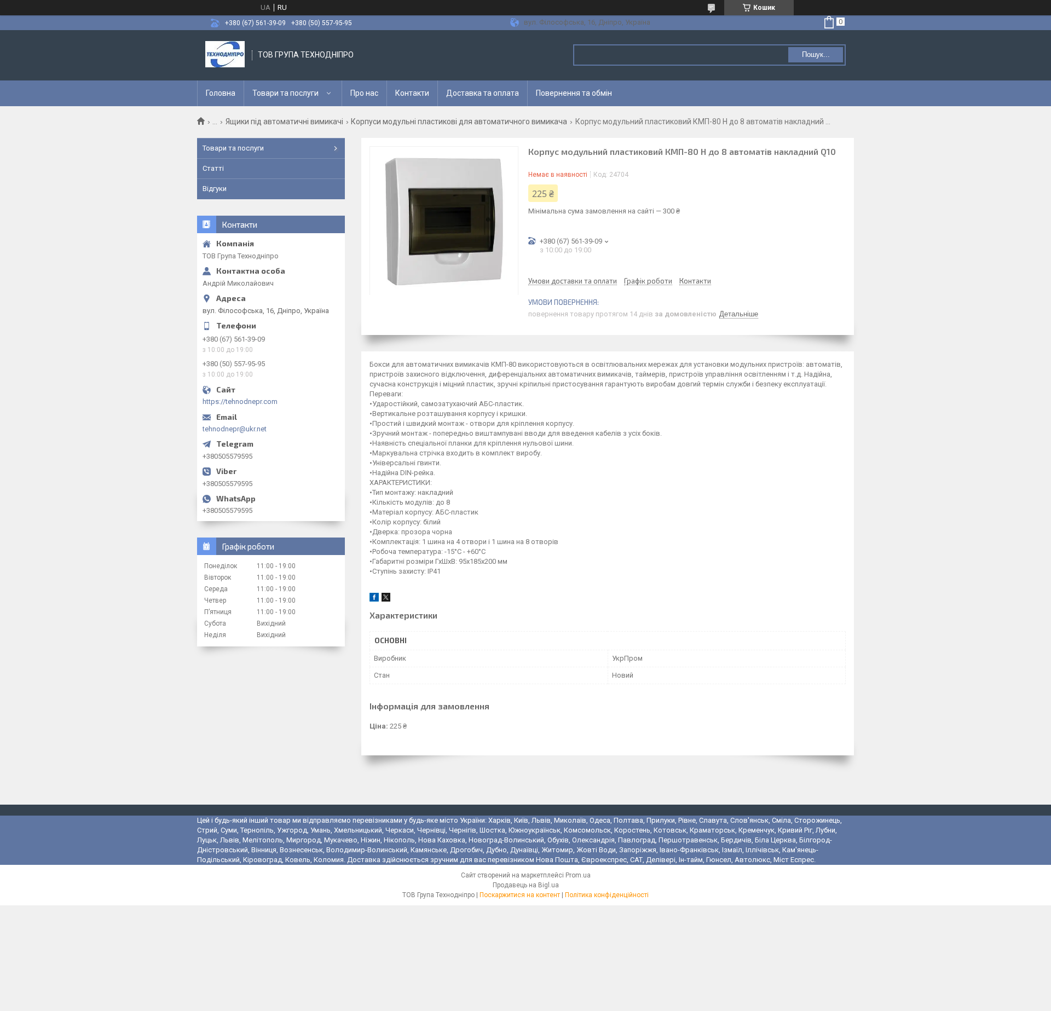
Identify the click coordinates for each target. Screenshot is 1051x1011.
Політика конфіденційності (607, 895)
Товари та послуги (285, 93)
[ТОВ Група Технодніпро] (225, 55)
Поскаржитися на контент (520, 895)
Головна (220, 93)
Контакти (412, 93)
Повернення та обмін (574, 93)
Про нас (364, 93)
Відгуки (215, 188)
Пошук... (816, 54)
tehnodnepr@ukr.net (235, 429)
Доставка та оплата (482, 93)
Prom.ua (578, 875)
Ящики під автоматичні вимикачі (284, 121)
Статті (213, 168)
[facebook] (374, 599)
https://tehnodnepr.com (240, 401)
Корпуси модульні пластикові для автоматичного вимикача (459, 121)
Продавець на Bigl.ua (526, 885)
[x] (386, 599)
